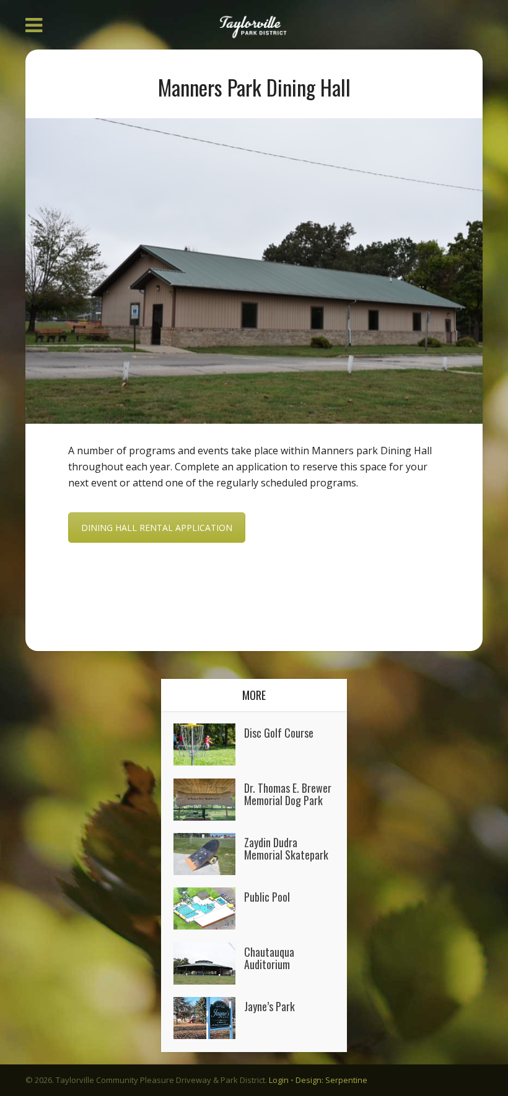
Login (279, 1079)
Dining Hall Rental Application (156, 527)
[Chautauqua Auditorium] (208, 964)
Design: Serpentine (331, 1079)
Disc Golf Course (278, 732)
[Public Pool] (208, 908)
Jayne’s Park (269, 1005)
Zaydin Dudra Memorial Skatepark (286, 847)
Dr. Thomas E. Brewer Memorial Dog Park (287, 793)
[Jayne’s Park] (208, 1018)
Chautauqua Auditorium (269, 957)
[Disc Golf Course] (208, 744)
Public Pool (267, 896)
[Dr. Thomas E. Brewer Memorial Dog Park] (208, 800)
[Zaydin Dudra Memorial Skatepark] (208, 854)
